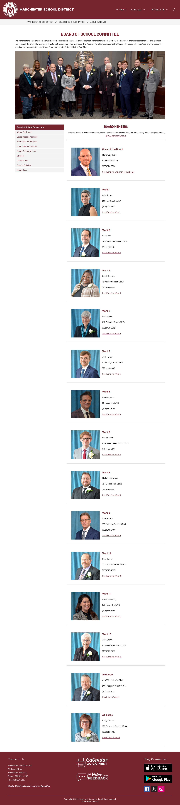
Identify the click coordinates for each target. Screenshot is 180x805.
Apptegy (94, 801)
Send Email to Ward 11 (111, 616)
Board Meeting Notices (27, 141)
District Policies (24, 165)
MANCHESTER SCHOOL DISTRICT (40, 22)
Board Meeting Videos (26, 151)
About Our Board (98, 22)
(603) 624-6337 (18, 779)
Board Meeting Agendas (27, 136)
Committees (22, 160)
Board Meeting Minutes (27, 146)
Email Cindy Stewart (111, 737)
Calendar (20, 155)
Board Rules (22, 170)
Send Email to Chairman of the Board (118, 171)
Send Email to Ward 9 (111, 535)
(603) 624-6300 (21, 776)
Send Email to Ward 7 (111, 454)
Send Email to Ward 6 (111, 414)
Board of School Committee (71, 22)
